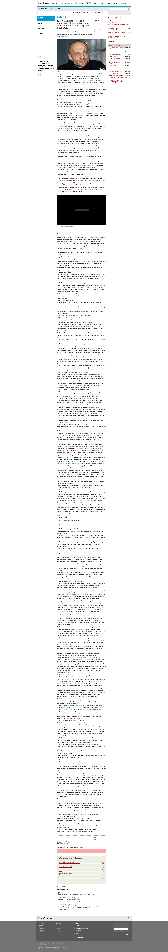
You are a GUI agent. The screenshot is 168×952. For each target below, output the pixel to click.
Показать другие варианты (66, 882)
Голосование (63, 843)
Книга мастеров (67, 448)
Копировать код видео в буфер (67, 226)
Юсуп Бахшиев (64, 36)
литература (101, 3)
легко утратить (70, 180)
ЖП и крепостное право (116, 54)
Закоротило (113, 65)
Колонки (41, 28)
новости (77, 12)
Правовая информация (45, 926)
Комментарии (63, 889)
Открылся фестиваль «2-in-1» (117, 51)
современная (79, 3)
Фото (59, 928)
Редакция (41, 923)
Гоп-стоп (71, 520)
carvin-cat (63, 897)
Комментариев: (99, 26)
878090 (128, 62)
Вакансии (41, 928)
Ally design (47, 944)
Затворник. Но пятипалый (116, 75)
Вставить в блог (99, 31)
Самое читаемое (115, 45)
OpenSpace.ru (48, 943)
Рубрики (40, 33)
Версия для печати (99, 837)
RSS (40, 931)
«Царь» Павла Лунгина (96, 180)
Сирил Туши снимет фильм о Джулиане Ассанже (117, 37)
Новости (60, 926)
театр (109, 3)
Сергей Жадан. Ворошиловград (94, 113)
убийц (69, 718)
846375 (128, 65)
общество (123, 3)
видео (90, 12)
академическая (91, 3)
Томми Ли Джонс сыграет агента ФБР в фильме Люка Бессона (119, 29)
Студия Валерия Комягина (51, 947)
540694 (128, 75)
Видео (59, 930)
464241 (128, 77)
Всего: (104, 889)
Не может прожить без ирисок (115, 63)
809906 (128, 67)
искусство (69, 3)
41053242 (128, 47)
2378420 (128, 54)
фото (84, 12)
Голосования (61, 931)
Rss (127, 934)
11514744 (128, 51)
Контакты (41, 930)
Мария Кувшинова (62, 31)
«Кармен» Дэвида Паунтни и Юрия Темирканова (117, 48)
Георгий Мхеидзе (72, 31)
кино (61, 3)
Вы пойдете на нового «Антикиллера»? (71, 847)
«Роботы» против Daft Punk (116, 71)
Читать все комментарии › (63, 911)
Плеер (59, 923)
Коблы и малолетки (114, 73)
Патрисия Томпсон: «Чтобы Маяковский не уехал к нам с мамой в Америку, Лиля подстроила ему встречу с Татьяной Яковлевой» (117, 80)
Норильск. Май (113, 56)
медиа (115, 3)
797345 (128, 71)
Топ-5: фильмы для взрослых (114, 68)
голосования (98, 12)
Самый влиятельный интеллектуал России (115, 59)
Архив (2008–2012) (43, 8)
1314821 (128, 56)
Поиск (116, 925)
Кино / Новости (115, 17)
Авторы (51, 8)
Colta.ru (58, 8)
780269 (128, 73)
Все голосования (61, 886)
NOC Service (41, 948)
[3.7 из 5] (94, 20)
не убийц (77, 718)
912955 (128, 58)
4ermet (62, 904)
